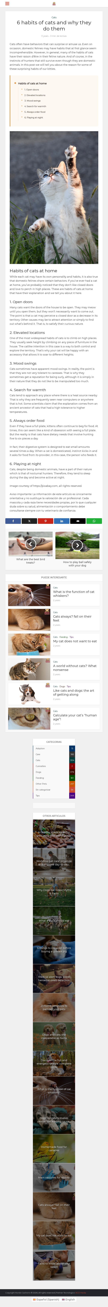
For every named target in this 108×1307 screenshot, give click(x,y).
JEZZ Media (80, 1293)
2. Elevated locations (34, 95)
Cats (54, 17)
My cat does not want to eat (75, 641)
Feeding (63, 637)
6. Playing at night (33, 117)
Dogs (62, 686)
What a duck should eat (54, 920)
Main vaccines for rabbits (54, 1177)
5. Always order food (34, 112)
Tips (71, 637)
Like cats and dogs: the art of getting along (73, 692)
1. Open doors (31, 89)
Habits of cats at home (32, 83)
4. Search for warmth (35, 106)
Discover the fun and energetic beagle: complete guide (54, 1064)
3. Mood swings (32, 100)
